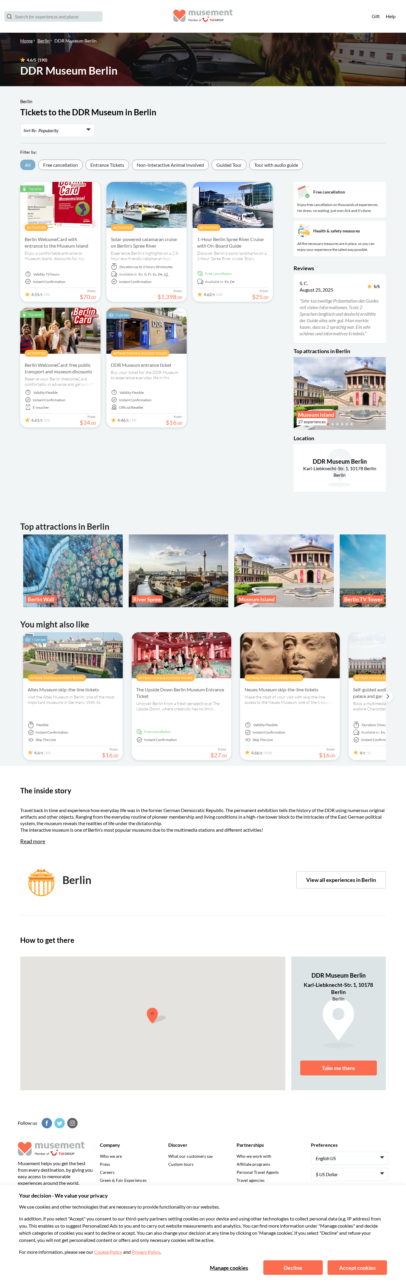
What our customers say (190, 1156)
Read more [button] (32, 841)
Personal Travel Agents (258, 1172)
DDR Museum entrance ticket (141, 365)
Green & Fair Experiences (123, 1180)
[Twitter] (59, 1123)
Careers (107, 1172)
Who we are (111, 1156)
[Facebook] (46, 1123)
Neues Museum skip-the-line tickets (281, 689)
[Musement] (203, 16)
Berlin (43, 40)
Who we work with (254, 1156)
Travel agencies (251, 1180)
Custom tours (180, 1164)
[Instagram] (72, 1123)
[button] (298, 308)
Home (26, 40)
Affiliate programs (253, 1164)
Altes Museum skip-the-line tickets (63, 689)
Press (105, 1164)
